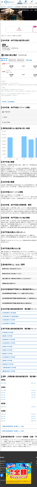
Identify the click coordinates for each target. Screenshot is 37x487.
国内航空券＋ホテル (5, 468)
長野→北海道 (3, 383)
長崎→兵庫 (3, 420)
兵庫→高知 (3, 397)
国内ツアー (2, 470)
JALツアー (2, 465)
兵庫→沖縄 (3, 399)
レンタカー (22, 461)
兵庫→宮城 (3, 392)
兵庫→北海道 (3, 390)
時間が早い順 (12, 60)
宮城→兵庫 (3, 416)
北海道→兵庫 (3, 414)
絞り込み (29, 60)
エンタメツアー (4, 472)
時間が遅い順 (20, 60)
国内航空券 (2, 461)
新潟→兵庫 (3, 418)
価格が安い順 (4, 60)
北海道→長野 (3, 406)
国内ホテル (2, 463)
